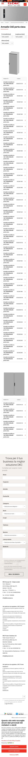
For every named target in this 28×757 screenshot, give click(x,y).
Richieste (5, 546)
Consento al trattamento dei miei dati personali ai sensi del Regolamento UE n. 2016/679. (14, 562)
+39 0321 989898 (9, 595)
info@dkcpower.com (8, 656)
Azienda (5, 489)
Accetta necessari (14, 750)
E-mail (4, 518)
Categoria (6, 503)
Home (2, 22)
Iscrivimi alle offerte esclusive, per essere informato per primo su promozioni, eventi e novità (15, 568)
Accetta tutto (14, 746)
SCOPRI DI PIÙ (5, 630)
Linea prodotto (7, 539)
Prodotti (7, 22)
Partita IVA (6, 496)
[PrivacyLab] (10, 743)
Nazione (5, 532)
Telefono (5, 525)
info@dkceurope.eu (8, 598)
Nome (4, 474)
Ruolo (4, 510)
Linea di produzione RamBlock (17, 22)
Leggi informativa (8, 563)
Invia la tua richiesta (14, 574)
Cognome (6, 482)
